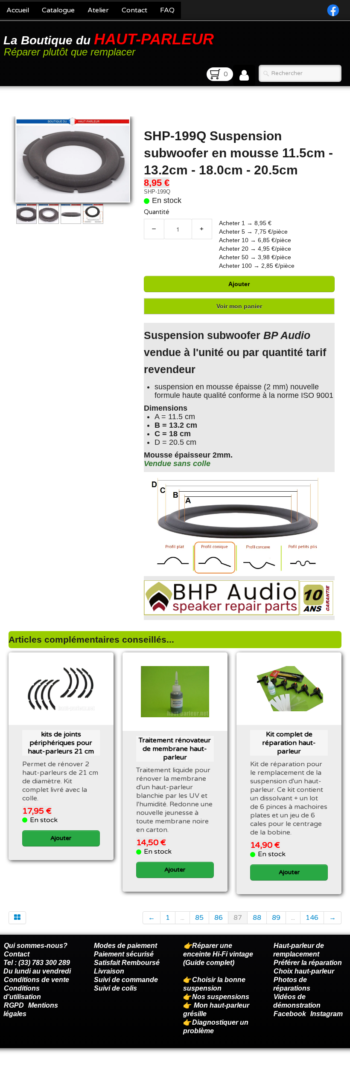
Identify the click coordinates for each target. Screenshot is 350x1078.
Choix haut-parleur (305, 971)
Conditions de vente (36, 979)
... (182, 917)
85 (199, 917)
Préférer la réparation (308, 962)
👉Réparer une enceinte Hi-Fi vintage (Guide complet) (218, 954)
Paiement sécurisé (124, 954)
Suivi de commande (126, 979)
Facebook (290, 1013)
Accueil (17, 10)
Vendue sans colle (177, 463)
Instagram (326, 1013)
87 (237, 917)
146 (312, 917)
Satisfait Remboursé (127, 962)
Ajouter (239, 284)
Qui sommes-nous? (35, 945)
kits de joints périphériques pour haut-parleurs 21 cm (61, 743)
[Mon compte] (244, 75)
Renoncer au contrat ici (40, 1069)
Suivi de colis (115, 988)
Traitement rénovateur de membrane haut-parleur (175, 749)
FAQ (167, 10)
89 (276, 917)
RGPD (14, 1005)
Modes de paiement (125, 945)
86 (218, 917)
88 (257, 917)
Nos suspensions (220, 996)
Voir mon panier (239, 306)
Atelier (98, 10)
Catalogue (58, 10)
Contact (134, 10)
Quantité (156, 212)
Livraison (109, 971)
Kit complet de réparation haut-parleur (289, 743)
